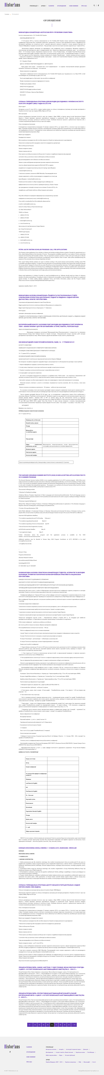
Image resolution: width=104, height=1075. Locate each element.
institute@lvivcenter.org (43, 198)
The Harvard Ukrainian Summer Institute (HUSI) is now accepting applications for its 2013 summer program (52, 476)
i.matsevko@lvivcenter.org (33, 179)
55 (47, 1024)
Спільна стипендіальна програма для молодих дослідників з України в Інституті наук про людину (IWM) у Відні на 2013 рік (51, 102)
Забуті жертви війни (51, 1055)
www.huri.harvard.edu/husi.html (32, 536)
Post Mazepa (90, 1052)
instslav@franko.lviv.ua (24, 399)
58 (60, 1024)
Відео (60, 1055)
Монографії (87, 1062)
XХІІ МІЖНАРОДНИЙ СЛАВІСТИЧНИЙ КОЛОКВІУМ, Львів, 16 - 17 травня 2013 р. (46, 342)
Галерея (51, 6)
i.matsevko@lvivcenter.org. (25, 170)
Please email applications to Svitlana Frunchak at (32, 275)
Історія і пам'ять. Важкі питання (64, 1052)
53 (39, 1024)
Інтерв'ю (61, 1049)
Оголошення (61, 6)
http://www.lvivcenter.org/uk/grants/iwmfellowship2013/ (33, 960)
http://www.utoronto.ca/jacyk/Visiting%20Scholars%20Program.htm (36, 280)
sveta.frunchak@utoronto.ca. (52, 275)
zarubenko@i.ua (33, 75)
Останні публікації (70, 1055)
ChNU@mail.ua (40, 654)
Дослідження (49, 1052)
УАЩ (79, 1062)
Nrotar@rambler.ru (31, 749)
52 (35, 1024)
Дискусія (85, 1049)
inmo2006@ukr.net (23, 75)
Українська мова (80, 1052)
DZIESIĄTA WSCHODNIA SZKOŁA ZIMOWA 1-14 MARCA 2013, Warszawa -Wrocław (48, 848)
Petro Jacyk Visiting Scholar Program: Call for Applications (43, 249)
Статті (94, 1062)
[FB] (98, 5)
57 (56, 1024)
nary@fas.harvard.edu (25, 541)
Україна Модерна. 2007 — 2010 (54, 1062)
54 (43, 1024)
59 (64, 1024)
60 (69, 1024)
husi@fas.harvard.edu (26, 543)
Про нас (84, 6)
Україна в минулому (70, 1062)
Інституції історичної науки (73, 1049)
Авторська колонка (51, 1049)
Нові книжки (73, 6)
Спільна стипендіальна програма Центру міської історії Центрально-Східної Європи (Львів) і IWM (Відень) (49, 886)
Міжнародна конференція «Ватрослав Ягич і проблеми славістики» (46, 32)
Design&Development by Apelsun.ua (88, 1070)
